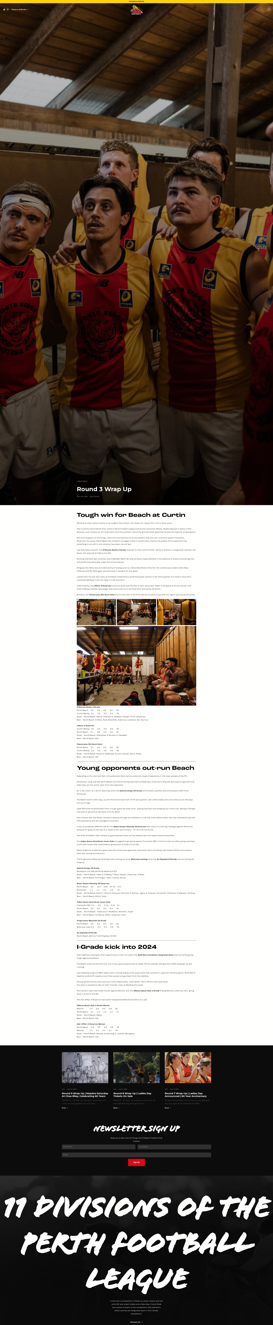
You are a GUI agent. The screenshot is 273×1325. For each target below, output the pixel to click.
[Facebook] (4, 9)
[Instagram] (7, 9)
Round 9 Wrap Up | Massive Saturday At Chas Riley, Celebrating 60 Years (85, 1095)
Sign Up (136, 1162)
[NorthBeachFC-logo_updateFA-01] (137, 9)
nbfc (63, 1089)
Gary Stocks (94, 496)
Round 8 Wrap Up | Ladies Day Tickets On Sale (132, 1095)
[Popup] (268, 9)
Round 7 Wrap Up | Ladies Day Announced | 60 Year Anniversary (186, 1095)
